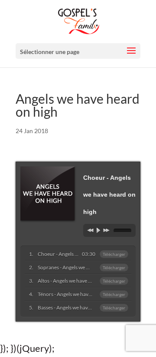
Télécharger (114, 254)
